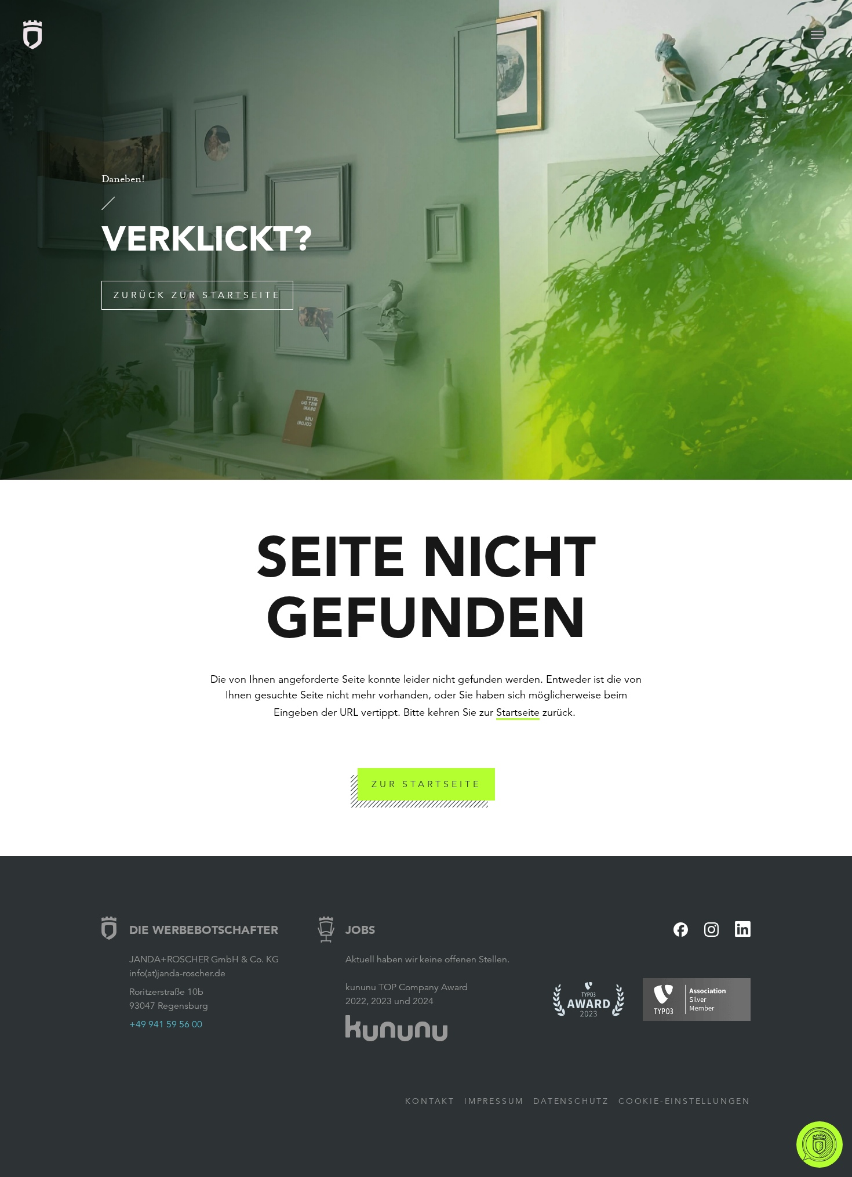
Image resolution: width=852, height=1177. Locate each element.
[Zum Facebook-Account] (680, 929)
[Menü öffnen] (817, 34)
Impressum (494, 1101)
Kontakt (430, 1101)
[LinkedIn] (743, 929)
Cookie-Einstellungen (684, 1101)
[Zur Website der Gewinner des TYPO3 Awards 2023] (589, 999)
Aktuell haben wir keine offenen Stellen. (427, 959)
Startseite (518, 712)
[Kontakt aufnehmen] (819, 1144)
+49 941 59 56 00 (165, 1024)
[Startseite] (32, 34)
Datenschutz (571, 1101)
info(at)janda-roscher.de (177, 973)
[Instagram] (711, 929)
